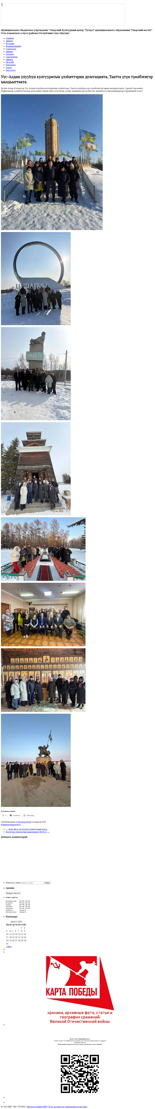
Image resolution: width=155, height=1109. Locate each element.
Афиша (9, 41)
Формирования (13, 46)
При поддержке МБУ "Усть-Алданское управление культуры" (57, 1106)
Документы (11, 57)
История (10, 43)
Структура (11, 49)
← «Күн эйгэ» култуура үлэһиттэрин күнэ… (27, 829)
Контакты (11, 65)
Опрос (9, 67)
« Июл (9, 946)
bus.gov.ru (11, 70)
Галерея (10, 54)
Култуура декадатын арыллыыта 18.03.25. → (28, 832)
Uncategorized (24, 822)
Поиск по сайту (13, 882)
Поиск (47, 883)
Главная (10, 38)
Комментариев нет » (11, 824)
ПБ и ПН (10, 62)
